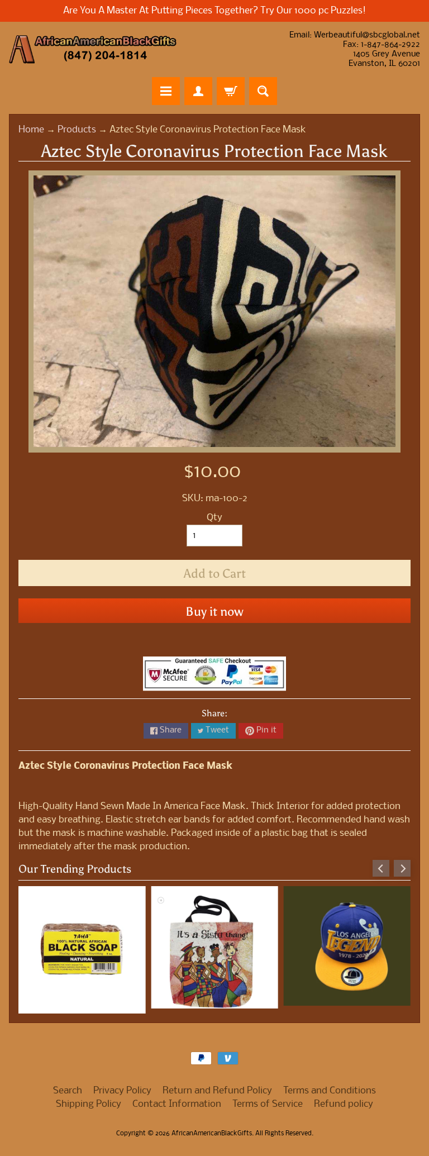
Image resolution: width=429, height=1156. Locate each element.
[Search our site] (263, 91)
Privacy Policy (122, 1086)
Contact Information (176, 1099)
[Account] (198, 91)
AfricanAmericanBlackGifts (211, 1128)
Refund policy (343, 1099)
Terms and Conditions (329, 1086)
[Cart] (231, 91)
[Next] (402, 868)
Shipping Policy (88, 1099)
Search (67, 1086)
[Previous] (381, 868)
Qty (214, 517)
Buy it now (214, 611)
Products (77, 130)
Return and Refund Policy (217, 1086)
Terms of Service (267, 1099)
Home (31, 130)
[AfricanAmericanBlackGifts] (93, 49)
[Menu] (166, 91)
